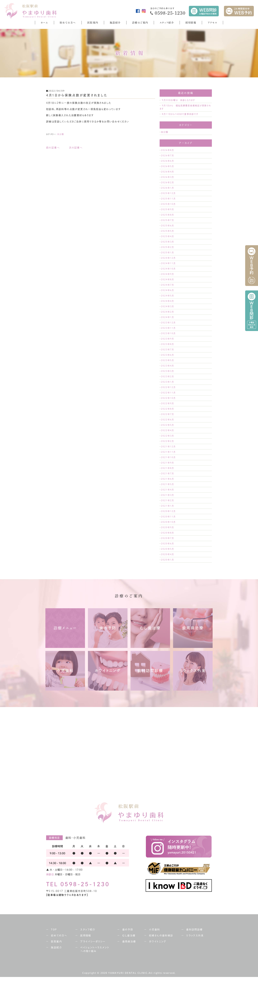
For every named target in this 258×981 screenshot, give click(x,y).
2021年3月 (167, 495)
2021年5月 (167, 484)
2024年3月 (167, 306)
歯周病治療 (129, 941)
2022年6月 (167, 420)
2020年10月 (168, 522)
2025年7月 (167, 220)
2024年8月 (167, 279)
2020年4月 (167, 554)
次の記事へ (75, 147)
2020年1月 (167, 560)
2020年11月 (168, 517)
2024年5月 (167, 296)
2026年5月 (167, 166)
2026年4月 (167, 172)
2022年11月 (168, 393)
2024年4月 (167, 301)
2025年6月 (167, 226)
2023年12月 (168, 323)
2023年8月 (167, 344)
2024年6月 (167, 290)
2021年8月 (167, 468)
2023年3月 (167, 371)
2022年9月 (167, 403)
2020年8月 (167, 533)
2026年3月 (167, 177)
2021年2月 (167, 500)
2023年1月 (167, 382)
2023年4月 (167, 366)
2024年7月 (167, 285)
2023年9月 (167, 339)
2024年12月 (168, 258)
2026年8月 (167, 150)
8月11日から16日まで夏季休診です (180, 114)
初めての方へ (68, 22)
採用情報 (190, 22)
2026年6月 (167, 161)
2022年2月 (167, 441)
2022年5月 (167, 425)
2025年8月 (167, 215)
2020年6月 (167, 544)
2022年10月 (168, 398)
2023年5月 (167, 360)
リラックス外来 (195, 935)
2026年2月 (167, 182)
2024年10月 (168, 269)
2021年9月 (167, 463)
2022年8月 (167, 409)
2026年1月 (167, 188)
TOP (54, 929)
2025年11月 (168, 199)
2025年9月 (167, 209)
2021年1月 (167, 506)
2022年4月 (167, 430)
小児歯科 (154, 929)
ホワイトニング (157, 941)
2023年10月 (168, 333)
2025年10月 (168, 204)
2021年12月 (168, 447)
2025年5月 (167, 231)
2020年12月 (168, 511)
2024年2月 (167, 312)
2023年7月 (167, 350)
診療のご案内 (140, 22)
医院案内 (92, 22)
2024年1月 (167, 317)
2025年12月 (168, 193)
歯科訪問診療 (194, 929)
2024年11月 (168, 263)
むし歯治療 (129, 935)
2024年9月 (167, 274)
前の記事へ (53, 147)
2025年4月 (167, 236)
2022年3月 (167, 436)
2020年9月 (167, 527)
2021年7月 (167, 473)
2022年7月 (167, 414)
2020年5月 (167, 549)
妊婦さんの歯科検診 (161, 935)
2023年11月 (168, 328)
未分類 (60, 134)
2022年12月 (168, 387)
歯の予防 (127, 929)
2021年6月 (167, 479)
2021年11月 (168, 452)
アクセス (212, 22)
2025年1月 (167, 253)
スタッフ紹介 (167, 22)
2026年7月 (167, 155)
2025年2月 (167, 247)
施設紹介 (115, 22)
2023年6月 (167, 355)
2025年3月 (167, 242)
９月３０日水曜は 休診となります (178, 100)
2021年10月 (168, 457)
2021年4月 (167, 490)
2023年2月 (167, 376)
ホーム (44, 22)
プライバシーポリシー (92, 941)
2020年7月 (167, 538)
